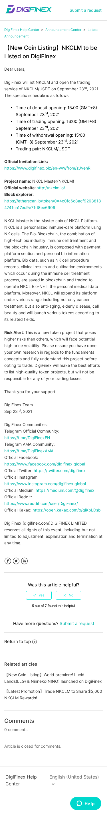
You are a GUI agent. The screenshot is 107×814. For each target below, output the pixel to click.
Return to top (17, 641)
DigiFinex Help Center (21, 29)
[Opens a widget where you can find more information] (85, 804)
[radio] (39, 595)
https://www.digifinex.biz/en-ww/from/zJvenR (47, 168)
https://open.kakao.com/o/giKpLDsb (67, 509)
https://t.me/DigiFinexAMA (28, 450)
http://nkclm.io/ (51, 187)
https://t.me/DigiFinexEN (27, 437)
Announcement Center (63, 29)
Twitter (16, 561)
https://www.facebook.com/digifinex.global (44, 463)
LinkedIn (24, 561)
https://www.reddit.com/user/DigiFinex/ (41, 503)
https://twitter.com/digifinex (60, 470)
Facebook (7, 561)
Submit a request (86, 10)
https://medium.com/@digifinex (65, 490)
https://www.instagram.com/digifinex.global (45, 483)
